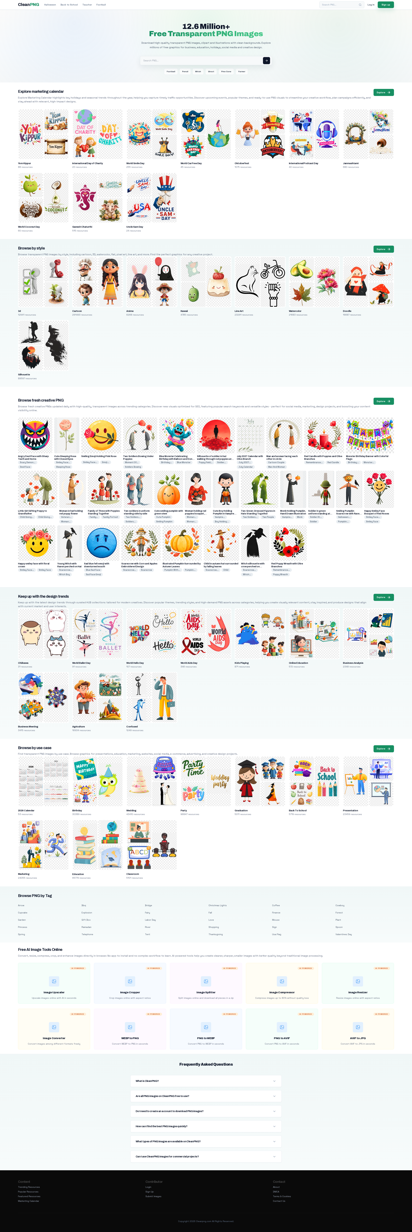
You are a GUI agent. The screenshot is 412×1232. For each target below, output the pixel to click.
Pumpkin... (343, 521)
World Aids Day (189, 663)
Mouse (276, 919)
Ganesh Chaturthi (82, 227)
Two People (268, 517)
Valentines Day (344, 934)
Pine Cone (226, 71)
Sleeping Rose (63, 467)
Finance (276, 912)
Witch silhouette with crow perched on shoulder (253, 566)
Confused (132, 726)
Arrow (21, 905)
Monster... (369, 462)
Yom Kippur (24, 163)
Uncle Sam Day (134, 227)
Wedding (131, 810)
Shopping (214, 927)
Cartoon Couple (276, 462)
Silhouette (24, 374)
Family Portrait (110, 517)
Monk (300, 517)
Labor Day (150, 919)
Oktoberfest (242, 163)
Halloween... (344, 517)
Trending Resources (29, 1187)
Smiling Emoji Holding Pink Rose (98, 456)
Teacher (87, 4)
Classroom (132, 874)
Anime (129, 311)
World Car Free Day (191, 163)
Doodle (347, 311)
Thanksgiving (216, 934)
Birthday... (166, 462)
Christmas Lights (218, 905)
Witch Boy (64, 574)
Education (78, 874)
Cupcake (22, 912)
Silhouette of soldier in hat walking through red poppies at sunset (214, 459)
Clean (28, 4)
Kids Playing (241, 663)
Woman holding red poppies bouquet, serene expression (195, 514)
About (276, 1187)
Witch (198, 71)
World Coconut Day (29, 227)
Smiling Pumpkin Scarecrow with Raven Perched (348, 514)
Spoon (339, 927)
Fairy (147, 912)
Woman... (66, 521)
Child (225, 570)
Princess (22, 927)
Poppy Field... (205, 462)
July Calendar (246, 467)
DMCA (276, 1191)
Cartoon (77, 311)
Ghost (211, 71)
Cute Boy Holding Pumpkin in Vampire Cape (223, 514)
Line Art (239, 311)
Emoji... (105, 462)
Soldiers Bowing (133, 467)
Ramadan (86, 927)
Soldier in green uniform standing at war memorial (319, 514)
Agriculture (78, 726)
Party (184, 810)
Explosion (87, 912)
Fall (210, 912)
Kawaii (184, 311)
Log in (371, 4)
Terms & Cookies (282, 1196)
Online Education (298, 663)
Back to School (69, 4)
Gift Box (86, 919)
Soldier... (221, 462)
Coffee (276, 905)
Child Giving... (26, 517)
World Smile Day (135, 163)
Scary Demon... (27, 462)
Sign (274, 927)
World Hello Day (135, 663)
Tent (147, 934)
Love (211, 919)
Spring (21, 934)
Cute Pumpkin (163, 517)
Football (101, 4)
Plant (338, 919)
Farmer (241, 71)
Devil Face (25, 467)
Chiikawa (23, 663)
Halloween (50, 4)
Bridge (148, 905)
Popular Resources (28, 1191)
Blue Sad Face (93, 570)
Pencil (185, 71)
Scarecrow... (65, 570)
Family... (94, 517)
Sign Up (149, 1191)
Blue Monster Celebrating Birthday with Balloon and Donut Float (177, 459)
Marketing (23, 874)
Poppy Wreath (280, 574)
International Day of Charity (87, 163)
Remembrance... (314, 462)
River (147, 927)
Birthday (77, 810)
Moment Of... (131, 462)
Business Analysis (353, 663)
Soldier (313, 521)
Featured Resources (29, 1196)
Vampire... (220, 517)
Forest (339, 912)
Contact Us (279, 1201)
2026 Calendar (26, 810)
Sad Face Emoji (93, 574)
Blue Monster (184, 462)
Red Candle (333, 462)
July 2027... (245, 462)
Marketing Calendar (28, 1201)
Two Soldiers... (133, 517)
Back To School (298, 810)
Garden (22, 919)
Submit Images (153, 1196)
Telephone (87, 934)
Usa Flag (276, 934)
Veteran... (66, 517)
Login (148, 1187)
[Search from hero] (266, 60)
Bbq (84, 905)
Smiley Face (372, 521)
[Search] (360, 4)
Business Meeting (28, 726)
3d (19, 311)
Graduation (241, 810)
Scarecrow (146, 570)
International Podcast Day (303, 163)
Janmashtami (350, 163)
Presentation (350, 810)
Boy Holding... (222, 521)
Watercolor (295, 311)
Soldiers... (131, 521)
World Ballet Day (81, 663)
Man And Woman (276, 467)
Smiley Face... (63, 462)
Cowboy (340, 905)
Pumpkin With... (172, 570)
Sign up (386, 4)
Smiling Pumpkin (164, 521)
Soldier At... (316, 517)
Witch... (247, 574)
